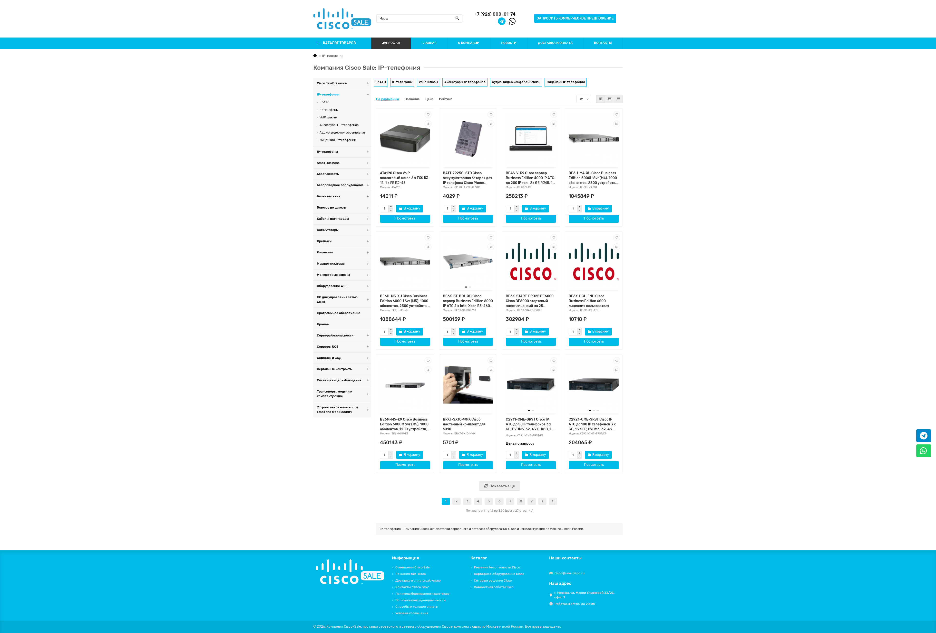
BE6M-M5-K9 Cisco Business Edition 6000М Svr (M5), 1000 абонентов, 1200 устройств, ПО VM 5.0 (404, 424)
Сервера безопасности (335, 335)
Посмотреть (405, 218)
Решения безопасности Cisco (497, 567)
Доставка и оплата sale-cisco (418, 580)
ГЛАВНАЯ (429, 43)
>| (553, 501)
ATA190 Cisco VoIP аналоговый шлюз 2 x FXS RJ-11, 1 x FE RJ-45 (405, 178)
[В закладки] (428, 114)
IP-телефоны (327, 151)
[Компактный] (618, 99)
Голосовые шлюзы (331, 207)
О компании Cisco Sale (412, 567)
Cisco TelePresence (332, 83)
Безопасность (328, 174)
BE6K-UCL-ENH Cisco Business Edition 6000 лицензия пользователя (589, 301)
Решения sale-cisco (410, 574)
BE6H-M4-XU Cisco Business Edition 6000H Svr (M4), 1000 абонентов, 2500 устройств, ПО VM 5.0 (593, 178)
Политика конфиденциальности (420, 600)
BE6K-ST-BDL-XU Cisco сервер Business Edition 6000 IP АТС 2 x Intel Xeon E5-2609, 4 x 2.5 (468, 301)
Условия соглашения (411, 613)
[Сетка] (600, 99)
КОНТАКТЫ (603, 43)
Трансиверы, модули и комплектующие (334, 394)
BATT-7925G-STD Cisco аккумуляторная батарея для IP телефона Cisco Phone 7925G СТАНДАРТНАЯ (467, 178)
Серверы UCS (327, 346)
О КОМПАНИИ (468, 43)
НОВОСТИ (509, 43)
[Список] (609, 99)
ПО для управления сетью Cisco (337, 299)
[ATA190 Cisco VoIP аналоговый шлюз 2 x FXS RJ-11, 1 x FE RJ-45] (405, 138)
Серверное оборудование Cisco (499, 574)
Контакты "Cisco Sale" (412, 587)
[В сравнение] (428, 123)
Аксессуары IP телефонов (339, 125)
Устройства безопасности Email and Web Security (337, 409)
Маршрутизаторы (331, 263)
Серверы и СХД (329, 358)
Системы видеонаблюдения (339, 380)
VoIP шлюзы (328, 117)
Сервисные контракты (334, 369)
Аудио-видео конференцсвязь (342, 132)
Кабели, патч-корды (333, 219)
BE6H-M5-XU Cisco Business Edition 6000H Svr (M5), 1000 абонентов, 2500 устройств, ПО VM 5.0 (404, 301)
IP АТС (325, 102)
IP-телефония (328, 94)
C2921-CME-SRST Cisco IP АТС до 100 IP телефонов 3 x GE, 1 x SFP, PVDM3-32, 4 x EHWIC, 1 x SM (592, 424)
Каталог (478, 558)
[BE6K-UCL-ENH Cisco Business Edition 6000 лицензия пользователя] (594, 261)
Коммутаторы (328, 230)
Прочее (323, 324)
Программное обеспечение (338, 313)
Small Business (328, 163)
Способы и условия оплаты (416, 606)
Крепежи (324, 241)
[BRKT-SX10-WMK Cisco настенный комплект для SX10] (468, 384)
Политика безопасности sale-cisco (422, 593)
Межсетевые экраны (333, 275)
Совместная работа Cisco (494, 587)
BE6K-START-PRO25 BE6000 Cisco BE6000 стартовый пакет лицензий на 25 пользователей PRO (530, 301)
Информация (405, 558)
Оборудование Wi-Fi (332, 286)
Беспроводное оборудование (340, 185)
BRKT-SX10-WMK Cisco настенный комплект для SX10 (464, 424)
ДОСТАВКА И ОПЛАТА (555, 43)
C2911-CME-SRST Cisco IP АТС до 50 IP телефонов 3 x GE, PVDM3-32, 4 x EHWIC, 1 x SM (530, 424)
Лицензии (325, 252)
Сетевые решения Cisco (493, 580)
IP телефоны (329, 110)
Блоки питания (328, 196)
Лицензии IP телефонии (338, 140)
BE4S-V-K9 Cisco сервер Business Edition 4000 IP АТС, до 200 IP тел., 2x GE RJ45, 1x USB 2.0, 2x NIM (530, 178)
